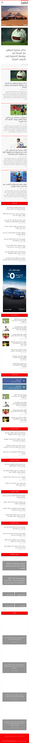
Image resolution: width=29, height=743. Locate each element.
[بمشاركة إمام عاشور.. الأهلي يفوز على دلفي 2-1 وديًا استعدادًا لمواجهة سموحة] (21, 591)
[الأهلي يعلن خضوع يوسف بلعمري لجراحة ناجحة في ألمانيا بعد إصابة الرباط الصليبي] (5, 336)
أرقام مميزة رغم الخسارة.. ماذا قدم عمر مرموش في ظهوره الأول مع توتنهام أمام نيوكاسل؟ (15, 152)
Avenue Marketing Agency (9, 741)
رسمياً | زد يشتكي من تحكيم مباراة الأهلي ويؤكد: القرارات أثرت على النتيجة (16, 119)
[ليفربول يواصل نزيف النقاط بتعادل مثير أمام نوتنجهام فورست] (14, 630)
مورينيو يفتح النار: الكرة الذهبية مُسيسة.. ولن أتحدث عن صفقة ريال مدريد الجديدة (14, 580)
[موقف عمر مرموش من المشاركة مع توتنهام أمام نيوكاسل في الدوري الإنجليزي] (5, 328)
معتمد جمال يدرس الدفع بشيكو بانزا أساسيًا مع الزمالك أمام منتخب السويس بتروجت (14, 723)
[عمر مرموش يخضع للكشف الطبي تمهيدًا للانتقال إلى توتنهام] (5, 365)
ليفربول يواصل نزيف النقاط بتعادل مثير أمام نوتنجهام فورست (15, 566)
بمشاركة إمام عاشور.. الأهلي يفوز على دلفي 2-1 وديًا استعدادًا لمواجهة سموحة (14, 666)
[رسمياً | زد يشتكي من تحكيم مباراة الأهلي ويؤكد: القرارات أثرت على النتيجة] (18, 110)
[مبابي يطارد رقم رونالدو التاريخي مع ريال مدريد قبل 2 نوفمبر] (18, 176)
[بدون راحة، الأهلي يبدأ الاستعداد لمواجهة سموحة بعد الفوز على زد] (21, 602)
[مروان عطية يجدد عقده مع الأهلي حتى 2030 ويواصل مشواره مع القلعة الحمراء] (5, 357)
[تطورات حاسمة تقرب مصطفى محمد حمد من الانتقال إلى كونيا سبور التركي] (5, 343)
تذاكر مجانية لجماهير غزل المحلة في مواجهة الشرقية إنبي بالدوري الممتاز (15, 85)
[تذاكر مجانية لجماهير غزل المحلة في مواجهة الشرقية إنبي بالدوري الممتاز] (14, 36)
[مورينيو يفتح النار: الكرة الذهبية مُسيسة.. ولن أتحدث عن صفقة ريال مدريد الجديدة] (5, 320)
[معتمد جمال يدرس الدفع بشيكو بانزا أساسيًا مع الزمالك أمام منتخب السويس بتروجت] (8, 602)
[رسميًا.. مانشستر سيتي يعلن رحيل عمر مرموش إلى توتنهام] (5, 351)
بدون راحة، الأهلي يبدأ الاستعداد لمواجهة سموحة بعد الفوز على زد (14, 695)
